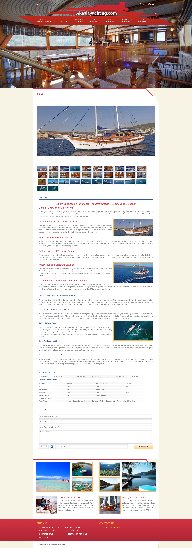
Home (144, 4)
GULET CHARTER (73, 527)
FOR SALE (110, 20)
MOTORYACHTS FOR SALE (77, 534)
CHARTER (63, 20)
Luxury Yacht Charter (69, 497)
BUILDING (94, 20)
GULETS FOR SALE (46, 537)
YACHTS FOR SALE (46, 534)
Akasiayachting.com (96, 13)
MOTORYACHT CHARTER (48, 531)
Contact (154, 4)
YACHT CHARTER (44, 20)
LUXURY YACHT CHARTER (49, 527)
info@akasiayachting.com (110, 527)
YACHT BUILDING (73, 531)
